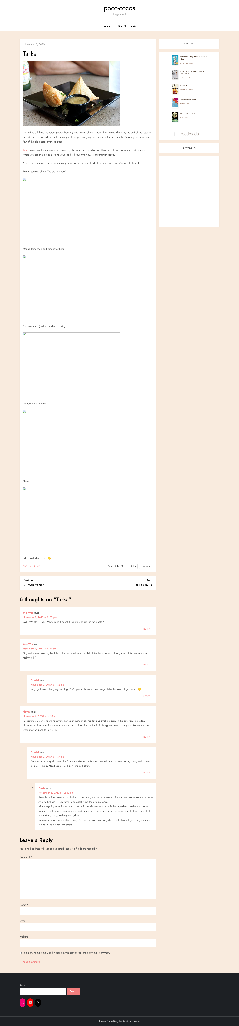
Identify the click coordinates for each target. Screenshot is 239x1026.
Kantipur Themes (131, 1021)
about (107, 25)
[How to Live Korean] (175, 102)
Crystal (35, 680)
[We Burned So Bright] (175, 117)
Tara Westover (187, 90)
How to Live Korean (188, 99)
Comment (26, 857)
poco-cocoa (119, 8)
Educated (183, 85)
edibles (132, 566)
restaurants (146, 566)
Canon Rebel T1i (116, 566)
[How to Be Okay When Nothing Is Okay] (175, 60)
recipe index (127, 25)
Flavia (26, 712)
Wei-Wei (28, 613)
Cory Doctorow (187, 78)
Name (24, 905)
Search (23, 985)
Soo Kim (185, 103)
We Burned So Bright (188, 113)
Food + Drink (31, 566)
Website (24, 937)
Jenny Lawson (187, 63)
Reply (146, 628)
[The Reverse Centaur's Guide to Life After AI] (175, 74)
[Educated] (175, 89)
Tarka (26, 150)
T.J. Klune (186, 117)
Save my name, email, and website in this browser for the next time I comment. (67, 953)
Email (24, 921)
